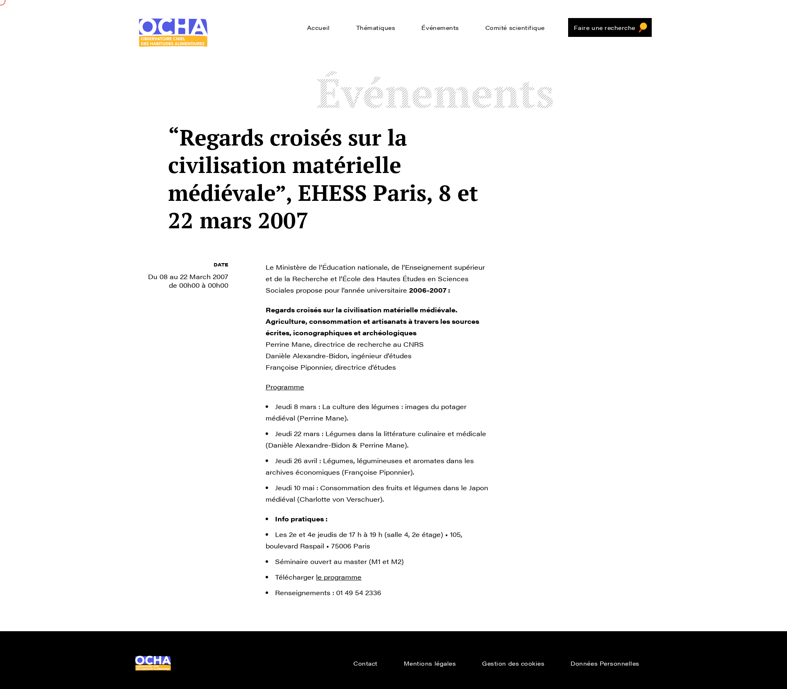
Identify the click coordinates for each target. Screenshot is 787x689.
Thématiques (376, 27)
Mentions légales (430, 663)
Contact (365, 663)
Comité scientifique (515, 27)
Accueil (318, 27)
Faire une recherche (604, 27)
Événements (440, 27)
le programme (339, 577)
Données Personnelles (605, 663)
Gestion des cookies (513, 663)
